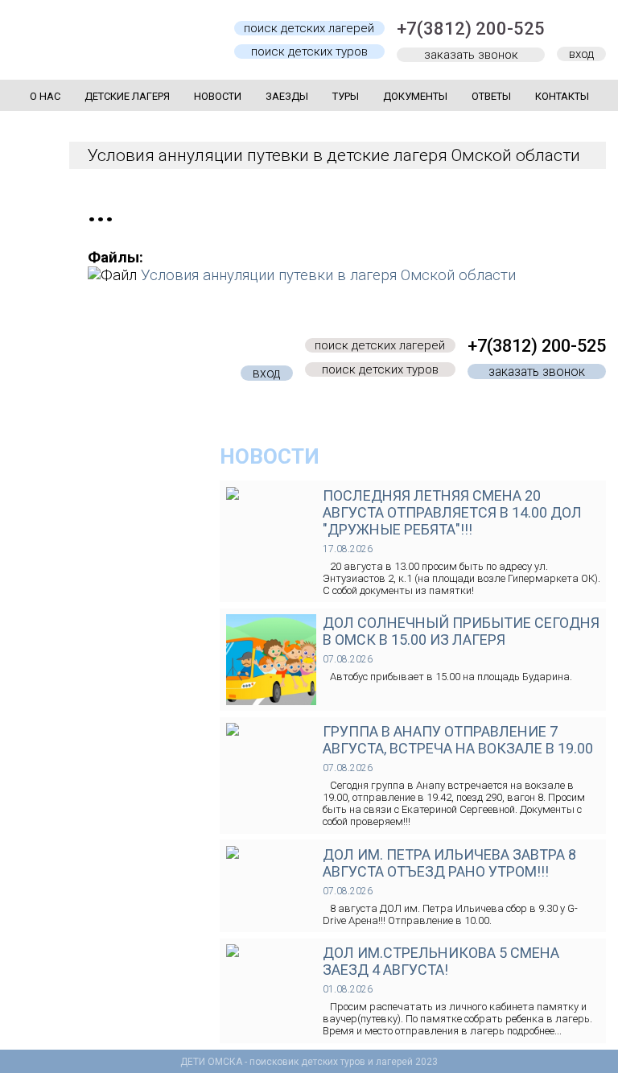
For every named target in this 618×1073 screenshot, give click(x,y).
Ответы (491, 96)
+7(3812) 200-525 (471, 29)
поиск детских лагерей (309, 28)
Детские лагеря (127, 96)
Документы (415, 96)
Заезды (287, 96)
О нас (45, 96)
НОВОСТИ (269, 456)
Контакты (562, 96)
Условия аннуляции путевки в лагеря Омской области (328, 275)
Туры (345, 96)
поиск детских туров (309, 51)
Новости (217, 96)
